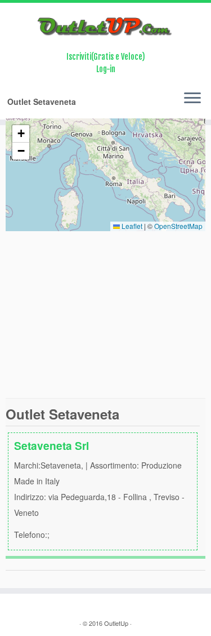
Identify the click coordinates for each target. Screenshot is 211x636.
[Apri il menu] (192, 99)
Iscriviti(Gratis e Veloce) (105, 56)
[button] (20, 134)
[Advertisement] (105, 314)
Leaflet (131, 226)
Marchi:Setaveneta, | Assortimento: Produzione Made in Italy (99, 489)
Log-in (105, 69)
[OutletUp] (105, 27)
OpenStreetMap (178, 226)
